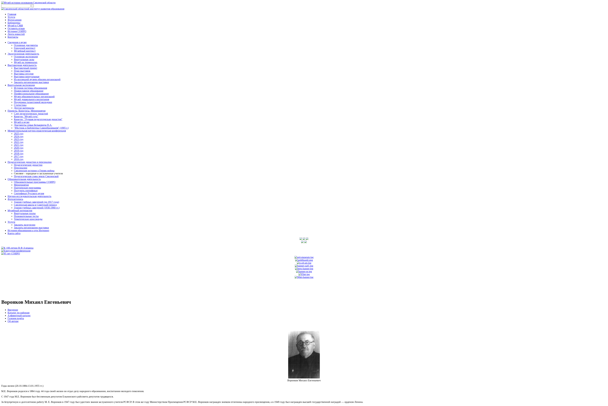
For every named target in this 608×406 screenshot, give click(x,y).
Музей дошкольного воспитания (31, 99)
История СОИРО (17, 31)
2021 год (18, 145)
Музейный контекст (25, 51)
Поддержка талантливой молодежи (33, 102)
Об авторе (13, 321)
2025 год (18, 133)
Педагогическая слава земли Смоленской (36, 176)
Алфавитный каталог (19, 315)
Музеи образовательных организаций (34, 96)
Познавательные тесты (26, 216)
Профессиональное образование (31, 93)
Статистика (20, 105)
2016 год (18, 159)
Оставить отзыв (16, 28)
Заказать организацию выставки (31, 82)
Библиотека (14, 22)
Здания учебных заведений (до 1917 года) (36, 202)
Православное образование (28, 90)
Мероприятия (21, 185)
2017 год (18, 156)
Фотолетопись (15, 199)
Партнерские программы (27, 187)
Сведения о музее (17, 42)
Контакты (13, 37)
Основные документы (26, 45)
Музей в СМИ (15, 25)
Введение (13, 309)
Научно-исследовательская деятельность (29, 196)
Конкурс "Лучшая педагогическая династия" (38, 119)
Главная (12, 14)
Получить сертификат (26, 190)
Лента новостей (16, 34)
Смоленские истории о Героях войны (34, 170)
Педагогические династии (28, 165)
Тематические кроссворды (28, 219)
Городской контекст (24, 48)
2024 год (18, 136)
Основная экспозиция (26, 56)
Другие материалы (24, 108)
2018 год (18, 153)
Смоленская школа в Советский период (35, 204)
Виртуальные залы (24, 59)
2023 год (18, 139)
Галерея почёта (16, 318)
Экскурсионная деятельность (23, 53)
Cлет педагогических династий (31, 113)
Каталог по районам (18, 312)
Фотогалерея (14, 20)
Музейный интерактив (20, 210)
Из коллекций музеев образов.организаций (37, 79)
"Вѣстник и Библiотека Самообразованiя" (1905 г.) (41, 128)
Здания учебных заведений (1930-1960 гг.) (37, 207)
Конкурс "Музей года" (26, 116)
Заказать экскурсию (24, 224)
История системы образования (30, 88)
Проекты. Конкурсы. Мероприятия (26, 110)
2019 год (18, 150)
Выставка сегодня (23, 73)
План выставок (22, 71)
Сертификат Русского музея (29, 193)
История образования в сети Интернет (28, 230)
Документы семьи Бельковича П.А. (33, 125)
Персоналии (20, 167)
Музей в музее (21, 122)
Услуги (11, 17)
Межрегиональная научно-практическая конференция (37, 130)
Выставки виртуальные (26, 76)
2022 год (18, 142)
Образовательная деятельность (24, 179)
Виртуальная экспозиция (21, 85)
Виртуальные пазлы (25, 213)
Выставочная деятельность (22, 65)
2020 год (18, 147)
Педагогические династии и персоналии (30, 162)
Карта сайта (14, 233)
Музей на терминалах (25, 62)
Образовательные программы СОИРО (34, 182)
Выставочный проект (25, 68)
